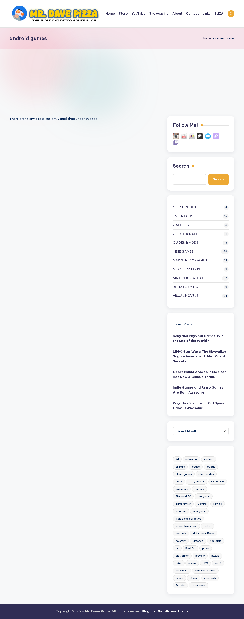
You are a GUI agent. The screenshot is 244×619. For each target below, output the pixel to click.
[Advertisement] (122, 78)
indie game (199, 511)
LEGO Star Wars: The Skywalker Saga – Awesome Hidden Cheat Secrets (199, 356)
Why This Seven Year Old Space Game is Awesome (199, 405)
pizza (205, 548)
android (208, 459)
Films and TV (183, 496)
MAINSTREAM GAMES (190, 260)
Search (181, 166)
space (179, 577)
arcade (195, 466)
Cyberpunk (217, 481)
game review (183, 503)
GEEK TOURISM (185, 234)
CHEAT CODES (184, 207)
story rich (210, 577)
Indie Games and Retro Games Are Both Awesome (198, 390)
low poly (181, 533)
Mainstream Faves (203, 533)
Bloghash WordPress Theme (165, 611)
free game (203, 496)
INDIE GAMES (183, 251)
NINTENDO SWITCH (188, 278)
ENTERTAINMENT (186, 216)
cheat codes (206, 474)
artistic (210, 466)
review (192, 563)
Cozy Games (197, 481)
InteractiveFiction (186, 526)
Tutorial (180, 585)
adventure (191, 459)
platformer (182, 555)
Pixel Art (190, 548)
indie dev (181, 511)
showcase (182, 570)
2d (177, 459)
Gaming (202, 503)
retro (179, 563)
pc (177, 548)
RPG (205, 563)
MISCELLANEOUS (186, 269)
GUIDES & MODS (185, 242)
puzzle (215, 555)
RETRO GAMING (185, 287)
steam (193, 577)
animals (180, 466)
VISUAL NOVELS (185, 296)
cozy (179, 481)
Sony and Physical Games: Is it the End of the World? (198, 338)
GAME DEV (181, 225)
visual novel (198, 585)
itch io (207, 526)
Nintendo (198, 540)
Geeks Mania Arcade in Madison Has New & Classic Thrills (199, 374)
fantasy (199, 488)
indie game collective (188, 518)
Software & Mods (205, 570)
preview (200, 555)
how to (217, 503)
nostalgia (215, 540)
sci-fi (218, 563)
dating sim (182, 488)
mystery (181, 540)
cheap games (184, 474)
